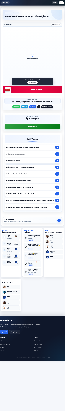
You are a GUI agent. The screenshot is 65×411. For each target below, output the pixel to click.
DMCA (36, 350)
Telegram (24, 106)
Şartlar (43, 357)
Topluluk (30, 240)
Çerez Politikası (38, 347)
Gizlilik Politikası (38, 344)
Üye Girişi (4, 332)
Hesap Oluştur (14, 332)
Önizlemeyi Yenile (56, 24)
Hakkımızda (3, 341)
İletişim (2, 347)
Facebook (32, 106)
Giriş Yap (55, 2)
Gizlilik (39, 357)
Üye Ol (61, 2)
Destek (48, 357)
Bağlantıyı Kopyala (47, 106)
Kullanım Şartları (38, 341)
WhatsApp (16, 106)
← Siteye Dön (5, 2)
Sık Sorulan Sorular (5, 344)
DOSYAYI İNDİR (36, 90)
